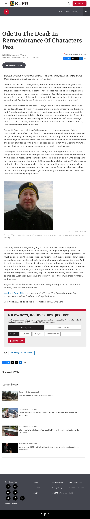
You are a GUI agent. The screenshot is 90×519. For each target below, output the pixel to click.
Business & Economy (28, 444)
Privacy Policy (57, 488)
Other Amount (53, 334)
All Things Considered (21, 353)
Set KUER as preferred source (76, 54)
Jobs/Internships (58, 483)
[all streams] (86, 11)
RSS (71, 493)
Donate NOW (17, 341)
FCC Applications (75, 483)
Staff (35, 493)
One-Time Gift (63, 327)
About (36, 483)
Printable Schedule (76, 488)
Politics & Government (28, 409)
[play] (6, 11)
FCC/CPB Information (59, 493)
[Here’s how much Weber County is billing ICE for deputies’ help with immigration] (10, 413)
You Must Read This (14, 293)
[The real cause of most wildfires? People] (10, 396)
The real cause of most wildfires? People (36, 395)
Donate (80, 3)
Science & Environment (29, 392)
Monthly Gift (26, 327)
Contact (37, 488)
